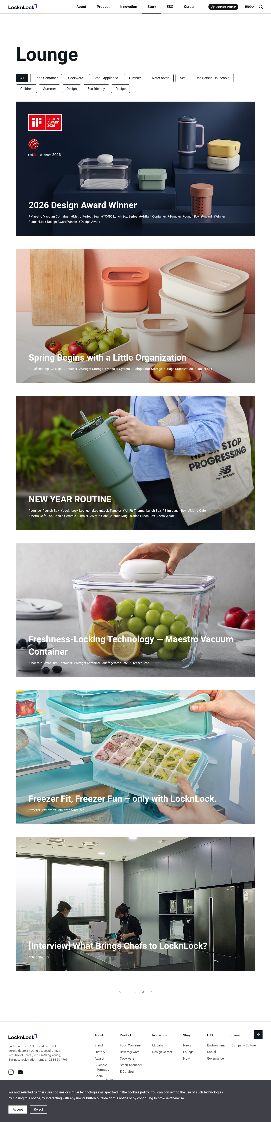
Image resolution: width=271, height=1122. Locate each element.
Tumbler (135, 78)
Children (26, 89)
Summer (49, 89)
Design (71, 89)
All (22, 78)
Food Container (46, 78)
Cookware (75, 78)
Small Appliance (106, 78)
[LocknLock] (22, 1037)
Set (182, 78)
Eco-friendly (96, 89)
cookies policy (138, 1092)
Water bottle (160, 78)
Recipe (121, 89)
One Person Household (212, 78)
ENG (248, 7)
